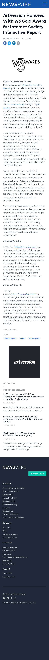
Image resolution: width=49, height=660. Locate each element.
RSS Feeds (7, 560)
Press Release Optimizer (13, 518)
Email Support (8, 577)
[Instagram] (15, 598)
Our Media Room (10, 537)
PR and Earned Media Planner (15, 557)
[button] (45, 4)
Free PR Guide (37, 474)
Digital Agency (34, 338)
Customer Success (10, 514)
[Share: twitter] (9, 43)
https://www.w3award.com (25, 294)
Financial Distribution (11, 491)
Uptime (32, 602)
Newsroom (7, 554)
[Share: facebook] (5, 43)
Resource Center (10, 547)
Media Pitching (9, 501)
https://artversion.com (25, 247)
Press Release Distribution (14, 488)
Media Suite (8, 495)
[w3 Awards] (24, 79)
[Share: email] (18, 43)
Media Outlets (8, 564)
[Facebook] (4, 598)
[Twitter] (8, 598)
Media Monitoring (10, 505)
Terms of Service (10, 602)
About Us (6, 527)
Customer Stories (10, 534)
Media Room (8, 511)
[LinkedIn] (11, 598)
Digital (22, 338)
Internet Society (16, 104)
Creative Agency (10, 338)
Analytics (6, 508)
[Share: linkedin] (14, 43)
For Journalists (9, 551)
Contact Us (7, 574)
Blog (5, 531)
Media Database (9, 498)
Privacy (23, 602)
